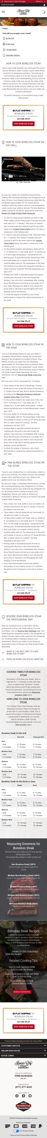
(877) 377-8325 (8, 5)
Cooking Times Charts (21, 229)
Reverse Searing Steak (21, 983)
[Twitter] (17, 1095)
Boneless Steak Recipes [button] (22, 992)
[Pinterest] (30, 1095)
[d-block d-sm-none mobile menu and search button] (3, 11)
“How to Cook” (20, 725)
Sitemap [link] (34, 1135)
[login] (44, 4)
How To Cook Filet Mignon (22, 969)
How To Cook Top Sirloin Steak (22, 967)
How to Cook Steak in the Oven (29, 375)
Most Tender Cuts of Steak (22, 980)
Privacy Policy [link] (25, 1135)
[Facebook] (23, 1095)
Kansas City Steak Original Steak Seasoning (18, 213)
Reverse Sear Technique (27, 631)
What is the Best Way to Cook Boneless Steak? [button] (22, 652)
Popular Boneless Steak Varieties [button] (25, 659)
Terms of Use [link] (15, 1135)
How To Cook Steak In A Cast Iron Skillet (22, 974)
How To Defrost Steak (21, 976)
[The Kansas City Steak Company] (23, 1065)
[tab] (23, 652)
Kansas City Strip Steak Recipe (25, 951)
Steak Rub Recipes (13, 954)
